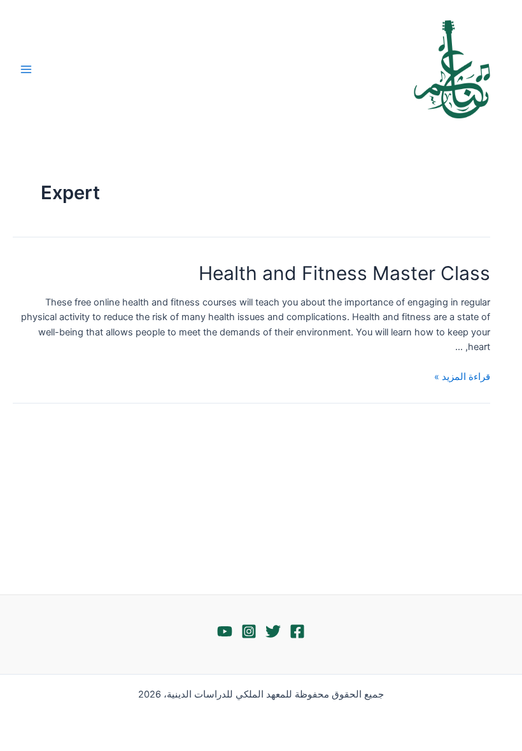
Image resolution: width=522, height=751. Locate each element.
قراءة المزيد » (462, 377)
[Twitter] (273, 631)
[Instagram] (249, 631)
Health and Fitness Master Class (344, 273)
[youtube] (224, 631)
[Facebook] (297, 631)
